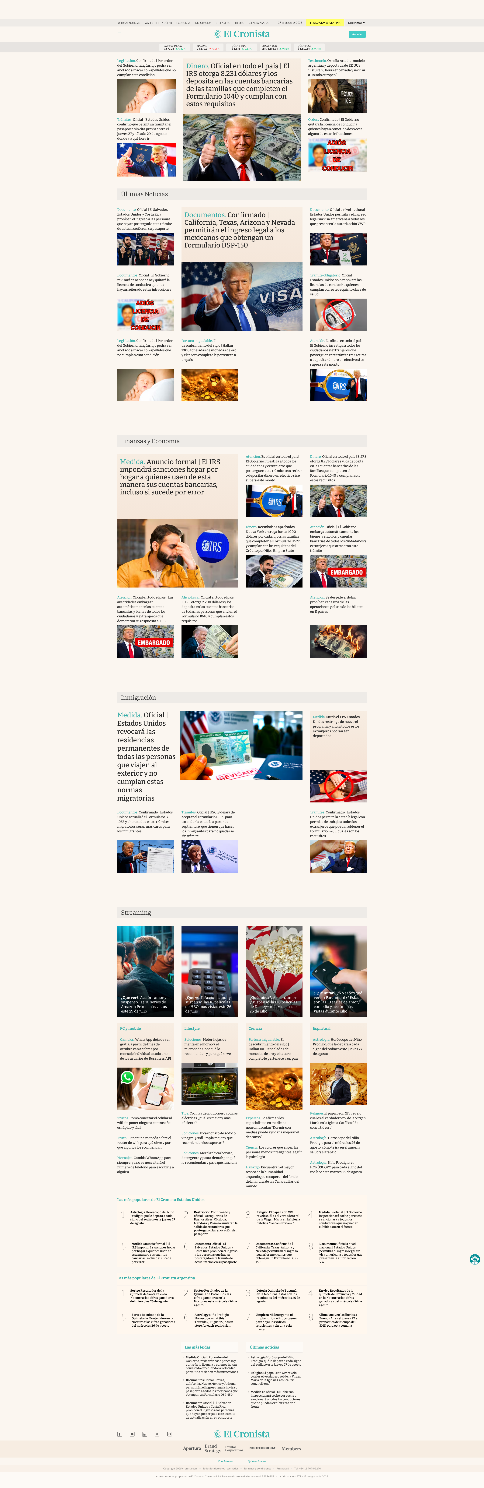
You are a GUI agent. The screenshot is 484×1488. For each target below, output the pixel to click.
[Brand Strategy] (213, 1449)
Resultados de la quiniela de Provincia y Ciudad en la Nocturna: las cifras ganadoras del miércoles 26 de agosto (340, 1298)
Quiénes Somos (257, 1461)
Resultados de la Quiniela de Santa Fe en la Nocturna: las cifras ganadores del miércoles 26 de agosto (152, 1296)
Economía (183, 23)
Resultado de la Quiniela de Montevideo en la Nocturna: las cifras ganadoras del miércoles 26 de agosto (153, 1320)
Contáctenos (225, 1461)
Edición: (355, 22)
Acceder (357, 34)
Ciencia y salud (259, 23)
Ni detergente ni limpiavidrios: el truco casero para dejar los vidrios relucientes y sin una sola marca (276, 1322)
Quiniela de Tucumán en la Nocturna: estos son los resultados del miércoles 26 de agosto (278, 1296)
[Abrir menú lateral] (119, 34)
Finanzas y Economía (150, 441)
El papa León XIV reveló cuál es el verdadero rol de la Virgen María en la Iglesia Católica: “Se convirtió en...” (278, 1217)
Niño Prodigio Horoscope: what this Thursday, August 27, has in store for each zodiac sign (214, 1320)
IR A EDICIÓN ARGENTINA (325, 22)
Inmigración (203, 23)
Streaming (223, 23)
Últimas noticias (129, 23)
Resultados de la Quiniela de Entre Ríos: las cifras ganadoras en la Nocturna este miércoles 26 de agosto (215, 1298)
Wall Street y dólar (158, 23)
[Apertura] (192, 1449)
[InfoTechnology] (262, 1449)
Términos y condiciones (257, 1468)
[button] (475, 1259)
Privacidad (282, 1468)
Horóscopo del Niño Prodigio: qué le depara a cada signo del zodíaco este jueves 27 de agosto (152, 1217)
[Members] (291, 1449)
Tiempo (239, 23)
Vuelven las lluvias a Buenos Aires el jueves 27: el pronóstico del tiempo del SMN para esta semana (339, 1320)
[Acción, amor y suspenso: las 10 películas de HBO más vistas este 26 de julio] (210, 971)
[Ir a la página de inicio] (242, 34)
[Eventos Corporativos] (234, 1449)
